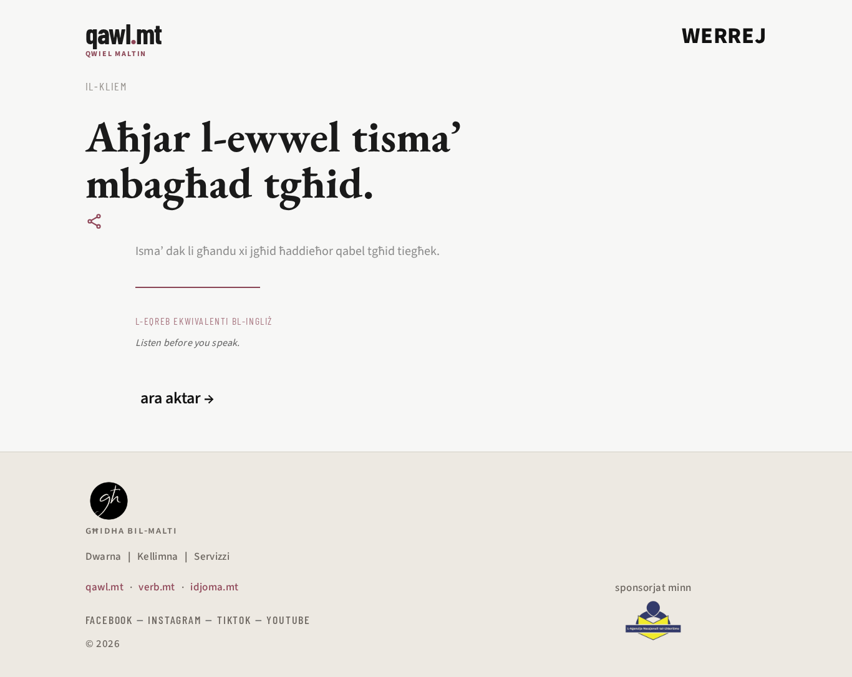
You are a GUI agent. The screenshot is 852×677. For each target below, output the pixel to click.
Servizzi (212, 556)
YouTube (288, 620)
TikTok (234, 620)
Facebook (109, 620)
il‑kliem (106, 86)
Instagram (174, 620)
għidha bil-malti (131, 530)
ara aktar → (177, 398)
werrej (724, 36)
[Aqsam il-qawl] (94, 221)
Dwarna (103, 556)
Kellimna (157, 556)
